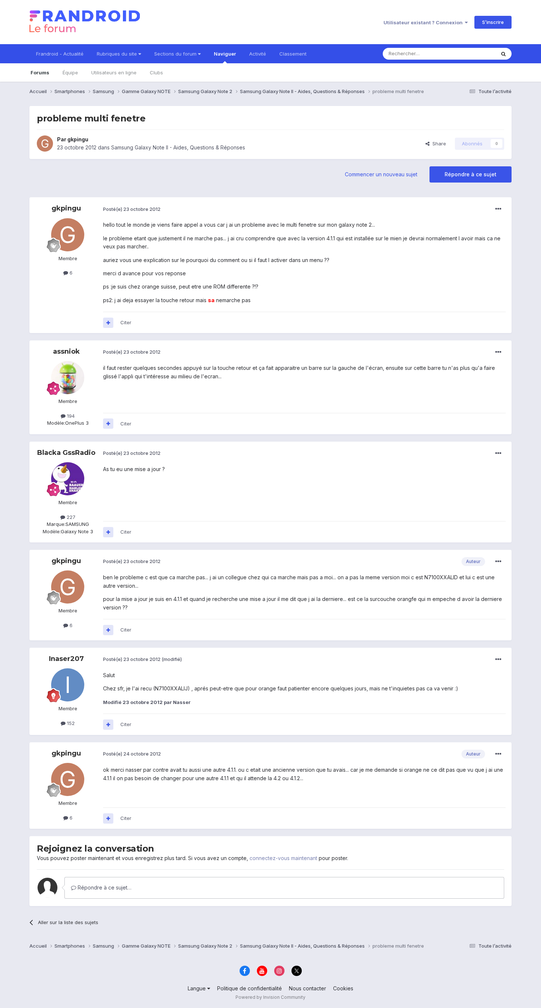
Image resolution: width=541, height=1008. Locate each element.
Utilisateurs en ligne (114, 72)
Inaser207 (66, 659)
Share (437, 143)
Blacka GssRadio (66, 453)
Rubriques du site (117, 54)
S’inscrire (493, 22)
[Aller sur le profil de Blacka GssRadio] (67, 478)
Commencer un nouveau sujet (381, 174)
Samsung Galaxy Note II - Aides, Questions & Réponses (178, 147)
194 (70, 416)
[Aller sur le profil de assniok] (67, 377)
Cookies (343, 988)
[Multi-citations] (108, 323)
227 (70, 517)
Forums (40, 72)
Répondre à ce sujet (470, 174)
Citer (125, 322)
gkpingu (77, 139)
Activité (257, 54)
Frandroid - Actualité (60, 54)
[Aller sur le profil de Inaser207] (67, 684)
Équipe (70, 72)
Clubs (156, 72)
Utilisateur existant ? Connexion (424, 22)
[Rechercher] (503, 54)
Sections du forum (176, 54)
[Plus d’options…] (498, 209)
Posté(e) (131, 209)
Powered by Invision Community (270, 997)
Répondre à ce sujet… (103, 887)
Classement (293, 54)
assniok (66, 351)
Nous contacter (307, 988)
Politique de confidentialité (249, 988)
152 (70, 723)
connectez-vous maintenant (283, 858)
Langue (197, 988)
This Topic (473, 53)
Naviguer (225, 54)
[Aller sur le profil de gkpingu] (45, 143)
